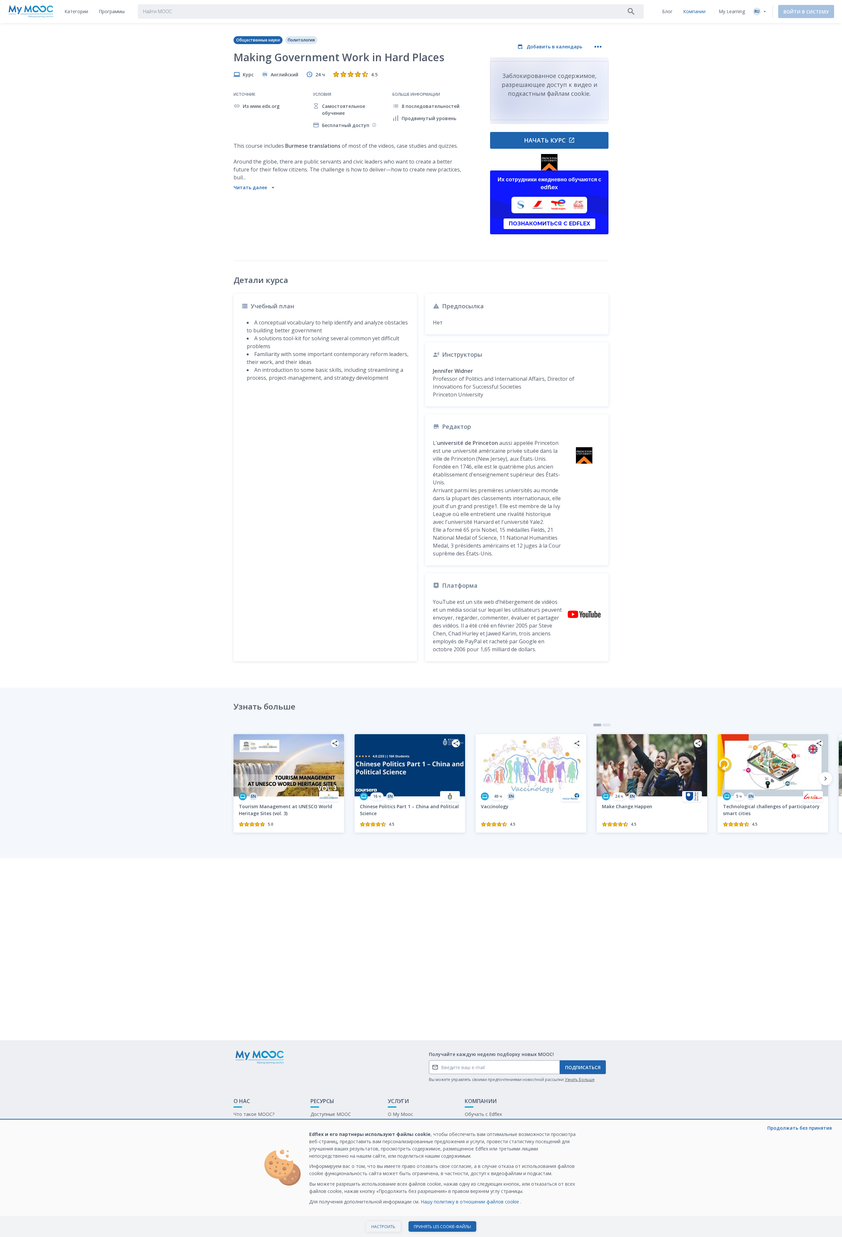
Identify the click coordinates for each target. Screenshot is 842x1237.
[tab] (76, 11)
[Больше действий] (597, 46)
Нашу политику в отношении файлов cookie (470, 1201)
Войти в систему (806, 12)
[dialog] (421, 1178)
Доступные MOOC (330, 1114)
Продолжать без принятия (799, 1128)
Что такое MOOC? (254, 1114)
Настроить (383, 1226)
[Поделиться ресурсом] (335, 743)
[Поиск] (631, 11)
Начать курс (545, 140)
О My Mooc (400, 1114)
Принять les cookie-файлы (442, 1226)
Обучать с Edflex (483, 1114)
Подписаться (583, 1067)
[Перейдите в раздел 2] (606, 725)
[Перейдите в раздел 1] (597, 725)
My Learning (732, 11)
